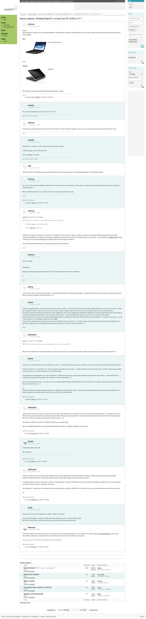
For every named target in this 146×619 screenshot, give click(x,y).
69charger (31, 527)
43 (49, 568)
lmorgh (99, 587)
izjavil (41, 217)
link (67, 422)
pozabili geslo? (133, 41)
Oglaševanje (35, 616)
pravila (5, 41)
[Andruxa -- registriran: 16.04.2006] (24, 25)
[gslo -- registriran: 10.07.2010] (24, 166)
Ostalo (3, 39)
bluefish (37, 97)
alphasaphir (32, 335)
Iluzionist (26, 589)
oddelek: (60, 610)
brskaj (5, 35)
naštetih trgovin (113, 237)
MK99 (25, 595)
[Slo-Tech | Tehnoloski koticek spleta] (11, 8)
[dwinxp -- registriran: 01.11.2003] (24, 287)
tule (31, 150)
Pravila (3, 616)
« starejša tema (50, 610)
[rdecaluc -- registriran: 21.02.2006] (24, 106)
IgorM (30, 508)
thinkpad (24, 66)
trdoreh (25, 569)
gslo (29, 166)
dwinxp (30, 287)
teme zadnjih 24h (8, 27)
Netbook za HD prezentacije (33, 594)
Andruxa (31, 24)
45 (53, 568)
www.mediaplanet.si (105, 534)
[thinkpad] (35, 76)
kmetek (30, 441)
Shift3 (25, 582)
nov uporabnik (133, 39)
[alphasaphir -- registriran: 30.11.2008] (24, 335)
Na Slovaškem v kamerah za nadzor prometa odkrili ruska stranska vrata (47, 1)
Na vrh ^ (142, 616)
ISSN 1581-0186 (51, 616)
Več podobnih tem (25, 602)
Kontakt (42, 616)
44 (51, 568)
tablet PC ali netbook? (31, 574)
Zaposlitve (4, 33)
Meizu (25, 576)
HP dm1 (30, 155)
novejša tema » (93, 610)
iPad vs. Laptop (29, 581)
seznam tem (132, 57)
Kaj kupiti (32, 571)
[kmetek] (24, 442)
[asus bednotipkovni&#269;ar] (35, 47)
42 (47, 568)
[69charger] (24, 528)
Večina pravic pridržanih (14, 616)
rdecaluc (31, 105)
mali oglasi (6, 25)
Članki (3, 30)
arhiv (4, 19)
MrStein (99, 568)
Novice (3, 17)
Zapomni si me (134, 26)
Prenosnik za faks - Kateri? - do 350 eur (38, 587)
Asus (23, 39)
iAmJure (99, 581)
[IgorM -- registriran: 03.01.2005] (24, 508)
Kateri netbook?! (29, 568)
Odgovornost (26, 616)
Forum (3, 23)
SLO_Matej (100, 574)
